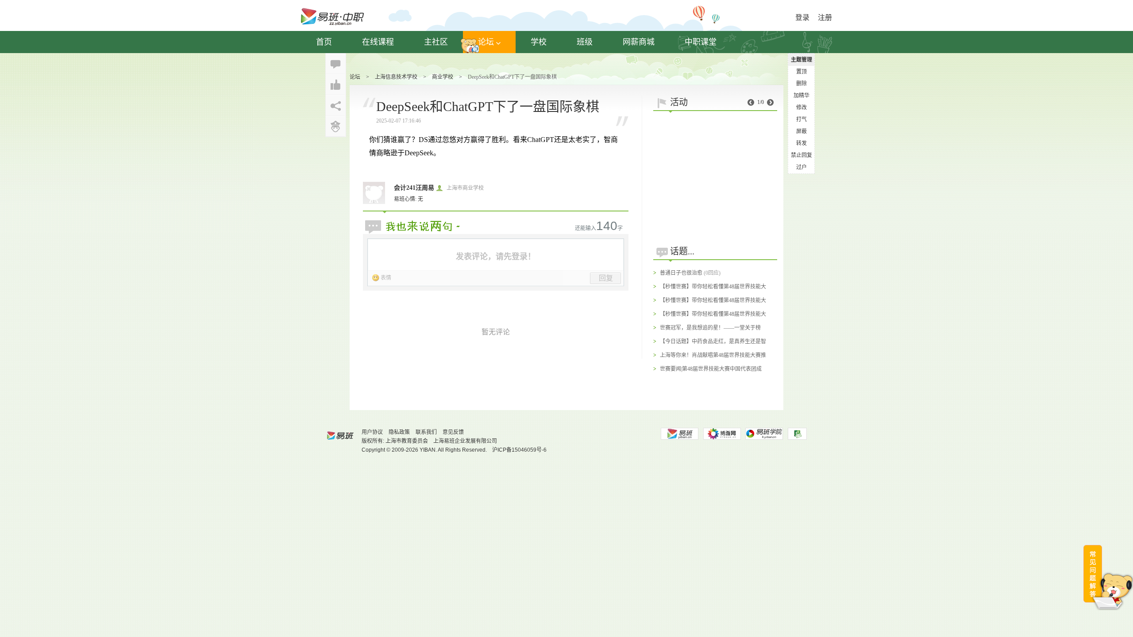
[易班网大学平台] (679, 434)
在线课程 (378, 42)
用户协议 (372, 432)
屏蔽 (801, 131)
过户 (801, 167)
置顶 (801, 72)
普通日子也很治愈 (681, 273)
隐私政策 (399, 432)
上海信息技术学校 (396, 77)
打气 (801, 119)
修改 (801, 107)
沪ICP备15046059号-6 (519, 450)
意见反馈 (453, 432)
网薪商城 (639, 42)
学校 (539, 42)
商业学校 (442, 77)
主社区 (436, 42)
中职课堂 (701, 42)
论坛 (486, 42)
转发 (801, 143)
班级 (585, 42)
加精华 (801, 95)
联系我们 (426, 432)
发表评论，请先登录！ (496, 256)
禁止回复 (801, 155)
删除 (801, 84)
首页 (324, 42)
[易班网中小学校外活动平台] (722, 434)
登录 (802, 17)
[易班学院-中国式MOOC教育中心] (764, 434)
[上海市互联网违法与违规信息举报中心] (797, 434)
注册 (825, 17)
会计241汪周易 (414, 187)
